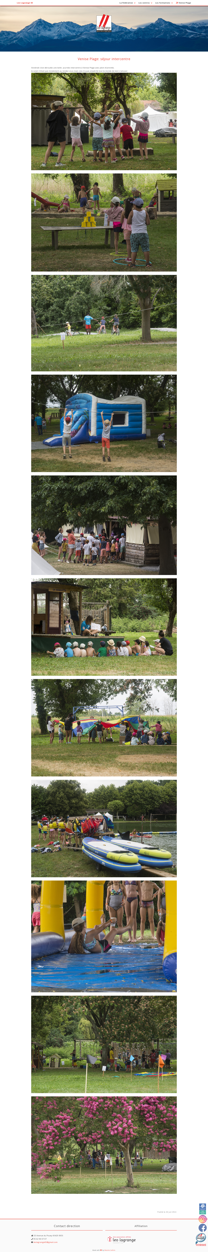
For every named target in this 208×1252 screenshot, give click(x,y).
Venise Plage (184, 3)
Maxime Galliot (110, 1250)
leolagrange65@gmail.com (45, 1242)
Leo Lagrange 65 (25, 3)
